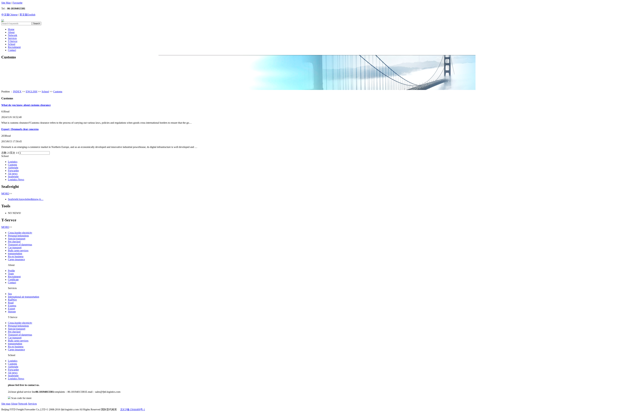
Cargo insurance (16, 259)
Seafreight (13, 176)
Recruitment (14, 47)
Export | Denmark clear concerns (20, 129)
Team (11, 273)
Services (12, 38)
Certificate (13, 279)
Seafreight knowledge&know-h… (25, 199)
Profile (11, 270)
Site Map (6, 2)
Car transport (14, 247)
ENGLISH (31, 91)
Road (11, 302)
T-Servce (12, 41)
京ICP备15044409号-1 (132, 409)
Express (12, 305)
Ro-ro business (15, 256)
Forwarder (13, 170)
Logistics (12, 161)
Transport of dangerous (20, 244)
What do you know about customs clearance (26, 105)
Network (12, 35)
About (11, 32)
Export (11, 308)
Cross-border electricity (20, 232)
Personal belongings (18, 235)
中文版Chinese (9, 14)
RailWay (12, 299)
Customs (57, 91)
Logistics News (16, 179)
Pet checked (14, 241)
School (11, 44)
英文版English (27, 14)
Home (11, 29)
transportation (15, 253)
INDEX (17, 91)
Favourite (17, 2)
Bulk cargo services (18, 250)
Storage (12, 311)
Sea (10, 293)
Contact (12, 50)
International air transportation (23, 296)
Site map (5, 403)
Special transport (16, 238)
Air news (13, 173)
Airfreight (13, 167)
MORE (5, 193)
